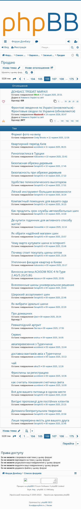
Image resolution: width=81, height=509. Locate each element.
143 (72, 121)
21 (73, 101)
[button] (14, 79)
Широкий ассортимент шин (30, 294)
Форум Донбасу (21, 41)
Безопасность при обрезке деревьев (36, 172)
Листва (37, 328)
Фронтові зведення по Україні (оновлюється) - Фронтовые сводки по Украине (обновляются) (43, 109)
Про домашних (21, 313)
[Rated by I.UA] (32, 481)
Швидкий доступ (6, 42)
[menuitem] (77, 55)
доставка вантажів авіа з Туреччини (36, 353)
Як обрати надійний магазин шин (34, 233)
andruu (37, 337)
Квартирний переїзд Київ (28, 144)
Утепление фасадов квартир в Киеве (36, 262)
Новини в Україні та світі (32, 97)
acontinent (38, 147)
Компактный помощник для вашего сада (39, 201)
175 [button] (71, 79)
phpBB (30, 486)
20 (69, 101)
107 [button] (54, 79)
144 (77, 121)
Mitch (36, 95)
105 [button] (40, 79)
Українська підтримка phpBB (57, 495)
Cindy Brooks (40, 137)
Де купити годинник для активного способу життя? (41, 222)
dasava (37, 278)
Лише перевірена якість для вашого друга (40, 420)
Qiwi (36, 317)
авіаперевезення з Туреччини (32, 344)
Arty (33, 490)
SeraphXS (38, 166)
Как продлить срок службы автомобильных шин (45, 211)
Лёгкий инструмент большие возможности (41, 191)
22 (77, 101)
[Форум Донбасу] (40, 19)
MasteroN (38, 114)
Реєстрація (20, 47)
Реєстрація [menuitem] (76, 42)
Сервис (16, 334)
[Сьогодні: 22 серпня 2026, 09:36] (72, 55)
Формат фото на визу (26, 134)
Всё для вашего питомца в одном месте (38, 392)
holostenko (39, 156)
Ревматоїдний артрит (26, 325)
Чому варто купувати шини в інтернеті (38, 243)
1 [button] (24, 79)
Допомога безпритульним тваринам (36, 411)
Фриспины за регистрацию (29, 372)
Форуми (37, 42)
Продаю (8, 62)
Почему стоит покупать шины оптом (36, 252)
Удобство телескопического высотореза (38, 182)
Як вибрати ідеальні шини (29, 304)
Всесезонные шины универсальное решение (42, 285)
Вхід (6, 47)
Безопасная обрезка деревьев (31, 163)
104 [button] (33, 79)
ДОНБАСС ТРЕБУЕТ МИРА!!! (29, 91)
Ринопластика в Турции (27, 153)
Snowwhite (39, 227)
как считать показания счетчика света (37, 382)
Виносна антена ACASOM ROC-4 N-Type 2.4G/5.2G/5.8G (38, 273)
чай (13, 363)
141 (62, 121)
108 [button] (61, 79)
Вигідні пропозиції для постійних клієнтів (40, 401)
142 (67, 121)
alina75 (37, 366)
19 (65, 101)
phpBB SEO (46, 502)
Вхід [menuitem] (70, 42)
